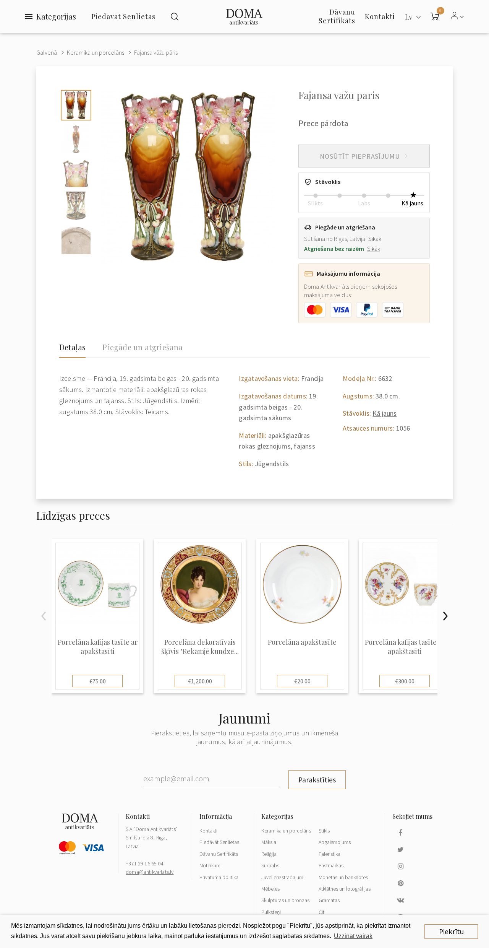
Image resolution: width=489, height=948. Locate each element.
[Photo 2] (76, 139)
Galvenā (46, 52)
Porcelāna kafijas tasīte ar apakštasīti (98, 646)
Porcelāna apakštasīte (302, 642)
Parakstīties (317, 779)
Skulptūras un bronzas (285, 900)
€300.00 (405, 681)
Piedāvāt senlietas (123, 16)
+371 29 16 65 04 (145, 863)
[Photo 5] (76, 239)
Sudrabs (270, 865)
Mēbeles (270, 888)
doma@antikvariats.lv (149, 871)
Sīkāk (374, 238)
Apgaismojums (335, 842)
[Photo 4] (76, 206)
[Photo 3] (76, 172)
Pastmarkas (331, 865)
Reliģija (269, 853)
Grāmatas (329, 900)
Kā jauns (384, 413)
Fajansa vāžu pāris (156, 52)
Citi (322, 912)
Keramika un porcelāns (95, 52)
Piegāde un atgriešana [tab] (142, 347)
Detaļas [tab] (72, 347)
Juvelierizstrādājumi (282, 877)
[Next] (445, 616)
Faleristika (329, 853)
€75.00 (97, 681)
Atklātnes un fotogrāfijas (345, 888)
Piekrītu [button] (451, 931)
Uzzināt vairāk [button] (353, 936)
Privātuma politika (218, 877)
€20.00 (302, 681)
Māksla (268, 842)
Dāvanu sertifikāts (337, 16)
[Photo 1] (76, 105)
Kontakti (208, 830)
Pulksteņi (271, 912)
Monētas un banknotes (343, 877)
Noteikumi (210, 865)
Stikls (324, 830)
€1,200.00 (200, 681)
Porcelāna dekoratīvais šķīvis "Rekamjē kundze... (200, 646)
